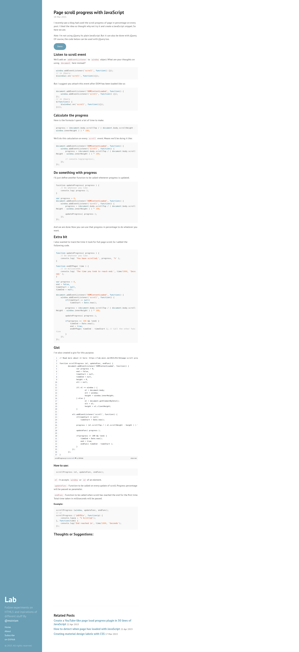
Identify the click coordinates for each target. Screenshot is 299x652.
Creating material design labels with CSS (86, 634)
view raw (134, 458)
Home (8, 627)
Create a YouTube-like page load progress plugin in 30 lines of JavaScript (92, 622)
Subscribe (10, 635)
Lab (10, 599)
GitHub (80, 458)
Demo (59, 46)
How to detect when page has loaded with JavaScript (93, 629)
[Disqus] (96, 566)
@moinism (11, 620)
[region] (96, 406)
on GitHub (10, 639)
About (8, 631)
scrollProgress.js (61, 458)
